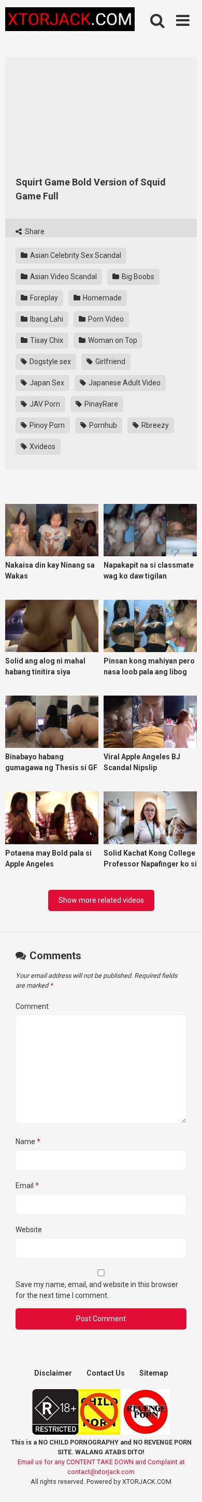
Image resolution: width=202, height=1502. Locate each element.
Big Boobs (137, 276)
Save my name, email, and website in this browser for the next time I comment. (97, 1289)
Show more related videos (101, 900)
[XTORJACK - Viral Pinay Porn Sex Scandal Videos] (70, 21)
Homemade (101, 298)
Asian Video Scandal (62, 276)
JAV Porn (44, 404)
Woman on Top (111, 340)
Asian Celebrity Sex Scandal (74, 255)
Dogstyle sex (49, 361)
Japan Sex (46, 383)
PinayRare (100, 404)
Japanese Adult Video (124, 383)
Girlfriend (109, 361)
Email (27, 1185)
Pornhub (102, 425)
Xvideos (41, 446)
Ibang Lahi (45, 319)
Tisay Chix (45, 340)
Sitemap (153, 1373)
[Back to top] (183, 1481)
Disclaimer (53, 1373)
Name (28, 1141)
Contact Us (105, 1373)
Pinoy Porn (46, 425)
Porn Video (105, 319)
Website (29, 1229)
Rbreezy (154, 425)
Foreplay (43, 298)
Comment (32, 1006)
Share (34, 231)
